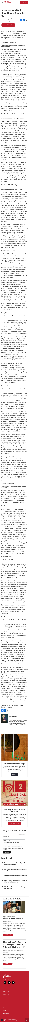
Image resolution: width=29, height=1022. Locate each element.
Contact (4, 998)
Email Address (6, 836)
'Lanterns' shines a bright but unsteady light (15, 875)
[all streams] (27, 1020)
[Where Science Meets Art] (14, 907)
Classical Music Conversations (9, 916)
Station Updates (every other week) (12, 842)
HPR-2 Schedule (6, 994)
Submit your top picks (14, 823)
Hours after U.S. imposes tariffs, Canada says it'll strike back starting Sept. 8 (15, 881)
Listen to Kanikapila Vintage (14, 764)
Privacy (4, 1004)
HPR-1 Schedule (6, 991)
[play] (2, 1020)
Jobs (4, 1007)
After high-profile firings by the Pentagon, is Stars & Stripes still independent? (14, 944)
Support (4, 1010)
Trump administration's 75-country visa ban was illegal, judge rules (15, 863)
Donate (24, 2)
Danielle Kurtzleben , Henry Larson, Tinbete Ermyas (13, 950)
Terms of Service (6, 1001)
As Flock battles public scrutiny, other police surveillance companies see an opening (15, 870)
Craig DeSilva (5, 921)
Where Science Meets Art (13, 918)
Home (4, 988)
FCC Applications (6, 1013)
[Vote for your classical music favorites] (14, 793)
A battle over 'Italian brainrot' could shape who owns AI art (15, 887)
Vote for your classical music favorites (14, 810)
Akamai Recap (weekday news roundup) (13, 846)
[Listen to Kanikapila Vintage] (14, 747)
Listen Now (14, 774)
